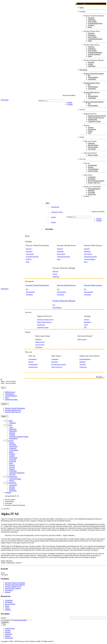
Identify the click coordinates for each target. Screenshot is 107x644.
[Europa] (6, 440)
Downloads (83, 70)
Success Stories (93, 147)
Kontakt (53, 222)
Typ (3, 388)
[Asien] (6, 425)
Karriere (90, 167)
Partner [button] (28, 332)
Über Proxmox (10, 628)
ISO (89, 75)
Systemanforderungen (95, 23)
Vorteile (90, 64)
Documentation (93, 77)
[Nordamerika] (6, 477)
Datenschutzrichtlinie (20, 620)
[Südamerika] (6, 483)
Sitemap (7, 636)
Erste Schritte (92, 21)
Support (53, 217)
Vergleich (91, 25)
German (70, 104)
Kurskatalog (92, 129)
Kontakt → (87, 196)
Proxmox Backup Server (92, 83)
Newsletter (91, 192)
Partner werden (93, 155)
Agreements (92, 79)
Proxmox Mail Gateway (92, 92)
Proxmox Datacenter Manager (94, 102)
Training (90, 127)
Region (4, 416)
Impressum (8, 634)
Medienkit (91, 190)
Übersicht (91, 18)
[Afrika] (6, 421)
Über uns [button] (28, 352)
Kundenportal (92, 119)
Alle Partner (92, 149)
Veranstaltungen (93, 169)
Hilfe (47, 203)
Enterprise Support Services (97, 116)
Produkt (4, 404)
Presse (7, 606)
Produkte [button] (28, 242)
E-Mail (4, 618)
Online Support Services (96, 117)
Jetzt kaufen (49, 229)
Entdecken (91, 143)
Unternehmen (92, 165)
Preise (90, 27)
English (69, 102)
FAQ (89, 133)
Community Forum (94, 121)
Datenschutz (9, 638)
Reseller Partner (93, 145)
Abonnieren (5, 622)
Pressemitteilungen (94, 189)
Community (92, 177)
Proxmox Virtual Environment (94, 73)
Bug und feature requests (96, 181)
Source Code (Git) (94, 182)
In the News (92, 194)
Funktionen (91, 19)
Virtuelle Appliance (94, 54)
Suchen (40, 101)
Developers (91, 179)
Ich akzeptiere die (14, 620)
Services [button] (28, 312)
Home (82, 7)
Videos (90, 131)
